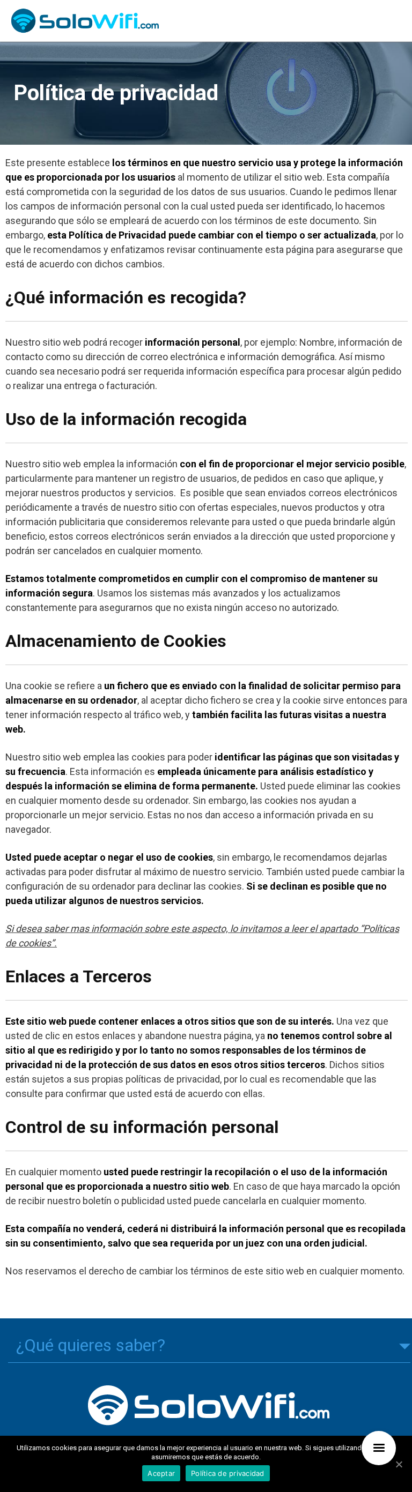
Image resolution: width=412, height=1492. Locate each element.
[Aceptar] (398, 1464)
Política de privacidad (227, 1473)
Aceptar (161, 1473)
